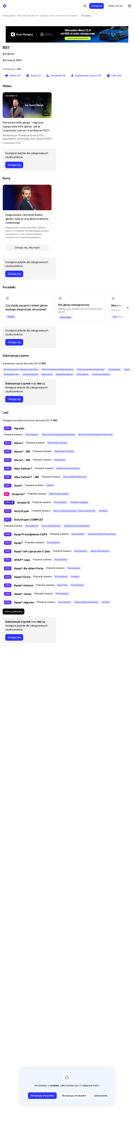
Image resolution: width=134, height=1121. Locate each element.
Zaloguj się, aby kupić (27, 247)
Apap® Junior (23, 594)
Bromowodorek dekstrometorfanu (21, 369)
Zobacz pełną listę (13, 611)
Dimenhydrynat (30, 374)
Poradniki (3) (58, 75)
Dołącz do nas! (116, 6)
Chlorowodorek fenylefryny (90, 369)
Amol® (18, 485)
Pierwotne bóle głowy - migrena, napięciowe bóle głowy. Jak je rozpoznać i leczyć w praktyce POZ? (26, 126)
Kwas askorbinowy (51, 526)
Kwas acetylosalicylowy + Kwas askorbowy (74, 511)
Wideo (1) (15, 75)
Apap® (18, 542)
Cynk (126, 369)
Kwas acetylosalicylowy (68, 468)
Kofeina (103, 511)
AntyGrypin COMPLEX (28, 519)
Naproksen (60, 460)
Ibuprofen (62, 585)
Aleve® (18, 443)
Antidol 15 (23, 502)
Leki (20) (117, 75)
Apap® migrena (24, 602)
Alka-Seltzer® (23, 468)
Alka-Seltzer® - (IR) (26, 477)
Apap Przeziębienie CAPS (30, 534)
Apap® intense (23, 585)
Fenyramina (82, 374)
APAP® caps (22, 559)
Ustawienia (100, 1095)
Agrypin (19, 428)
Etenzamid (47, 374)
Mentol (50, 485)
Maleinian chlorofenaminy (77, 526)
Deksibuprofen (11, 374)
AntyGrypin (21, 511)
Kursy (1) (36, 75)
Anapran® (18, 494)
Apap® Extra (22, 576)
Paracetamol (32, 434)
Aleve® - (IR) (22, 451)
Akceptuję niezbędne (74, 1095)
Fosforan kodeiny (100, 374)
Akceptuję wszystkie (42, 1095)
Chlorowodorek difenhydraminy (57, 369)
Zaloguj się (96, 6)
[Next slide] (127, 307)
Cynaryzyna (114, 369)
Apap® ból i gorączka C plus (32, 551)
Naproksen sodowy (57, 443)
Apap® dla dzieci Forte (28, 568)
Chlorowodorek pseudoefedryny (58, 434)
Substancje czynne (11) (88, 75)
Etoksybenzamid (64, 374)
